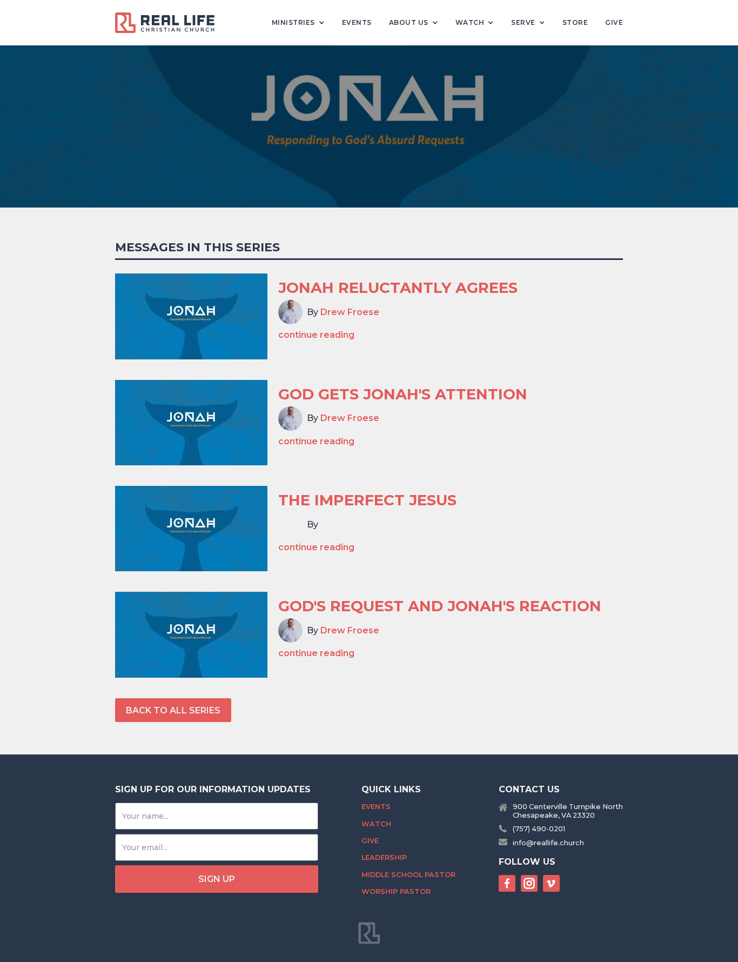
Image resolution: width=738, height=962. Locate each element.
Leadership (384, 857)
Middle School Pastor (408, 875)
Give (614, 22)
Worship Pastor (396, 891)
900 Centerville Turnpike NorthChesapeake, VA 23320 (568, 811)
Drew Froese (349, 312)
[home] (169, 22)
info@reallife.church (548, 843)
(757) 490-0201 (539, 829)
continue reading (316, 335)
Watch (376, 824)
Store (575, 22)
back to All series (173, 710)
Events (357, 22)
